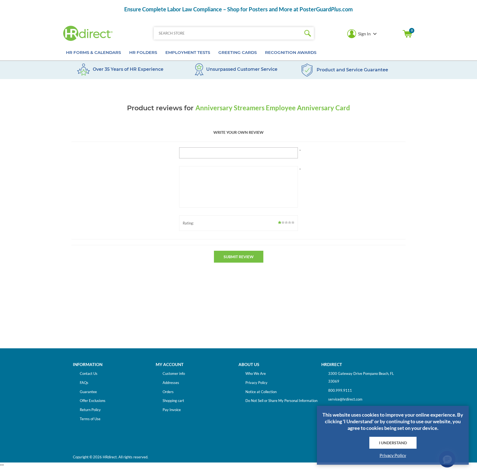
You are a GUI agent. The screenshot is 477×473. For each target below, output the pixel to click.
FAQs (84, 382)
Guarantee (88, 392)
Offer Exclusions (92, 400)
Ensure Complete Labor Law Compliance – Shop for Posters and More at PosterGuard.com (238, 9)
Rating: (188, 223)
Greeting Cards (237, 52)
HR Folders (143, 52)
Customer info (174, 373)
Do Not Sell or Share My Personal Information (281, 400)
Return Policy (90, 409)
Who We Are (255, 373)
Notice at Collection (261, 392)
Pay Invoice (172, 409)
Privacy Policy (256, 382)
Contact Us (88, 373)
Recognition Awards (290, 52)
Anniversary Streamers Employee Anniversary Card (272, 108)
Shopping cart (407, 33)
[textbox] (227, 33)
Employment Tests (187, 52)
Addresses (171, 382)
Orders (168, 392)
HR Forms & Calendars (93, 52)
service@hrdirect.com (345, 399)
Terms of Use (90, 419)
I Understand (393, 442)
